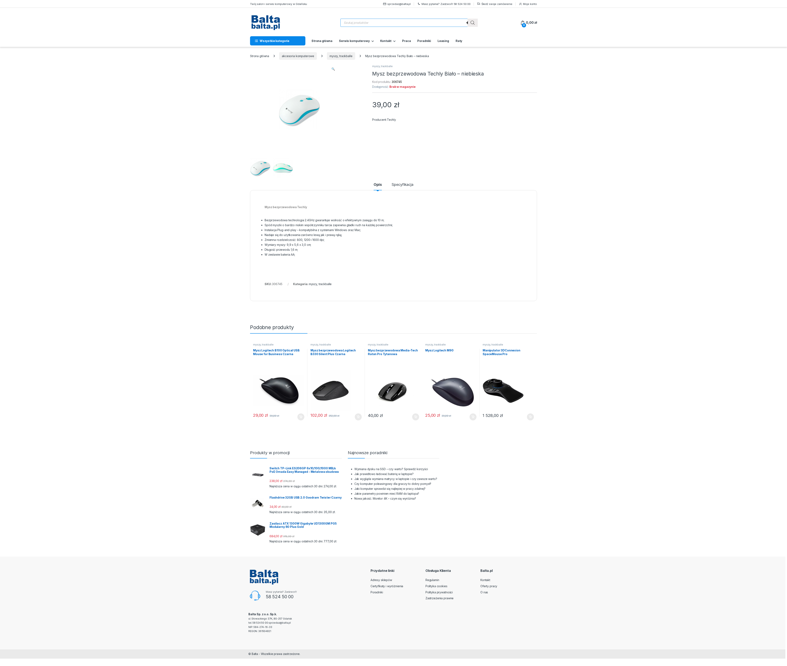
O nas (484, 592)
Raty (459, 41)
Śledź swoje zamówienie (496, 4)
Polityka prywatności (439, 592)
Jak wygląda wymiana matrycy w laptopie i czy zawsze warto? (395, 479)
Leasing (443, 41)
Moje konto (530, 4)
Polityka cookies (436, 586)
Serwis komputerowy (354, 41)
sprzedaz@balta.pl (399, 4)
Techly (391, 119)
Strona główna (322, 41)
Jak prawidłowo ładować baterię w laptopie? (384, 474)
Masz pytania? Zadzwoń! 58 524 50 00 (446, 4)
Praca (406, 41)
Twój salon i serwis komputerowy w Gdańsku (278, 4)
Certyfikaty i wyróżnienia (387, 586)
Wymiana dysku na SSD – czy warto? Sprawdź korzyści (391, 469)
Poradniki (424, 41)
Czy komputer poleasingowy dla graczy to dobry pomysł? (392, 483)
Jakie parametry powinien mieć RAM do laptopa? (386, 493)
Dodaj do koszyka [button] (298, 416)
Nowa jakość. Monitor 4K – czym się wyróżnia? (385, 498)
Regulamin (432, 580)
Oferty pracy (488, 586)
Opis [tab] (378, 185)
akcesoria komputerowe (298, 56)
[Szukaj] (472, 23)
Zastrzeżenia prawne (439, 598)
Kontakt (385, 41)
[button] (333, 69)
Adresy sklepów (381, 580)
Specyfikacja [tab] (402, 185)
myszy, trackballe (341, 56)
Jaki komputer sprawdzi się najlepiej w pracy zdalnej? (390, 488)
